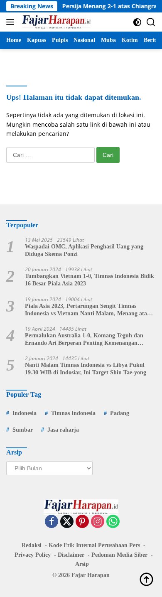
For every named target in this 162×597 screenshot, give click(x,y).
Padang (119, 413)
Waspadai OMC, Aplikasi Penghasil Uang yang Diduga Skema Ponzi (84, 250)
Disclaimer (71, 555)
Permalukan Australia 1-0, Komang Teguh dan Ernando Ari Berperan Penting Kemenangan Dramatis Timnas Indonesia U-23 (84, 339)
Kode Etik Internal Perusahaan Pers (94, 545)
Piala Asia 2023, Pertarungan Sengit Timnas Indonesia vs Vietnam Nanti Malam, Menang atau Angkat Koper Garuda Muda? (87, 310)
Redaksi (32, 545)
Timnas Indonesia (73, 413)
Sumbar (22, 430)
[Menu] (11, 22)
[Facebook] (51, 522)
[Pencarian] (151, 22)
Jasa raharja (63, 430)
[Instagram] (97, 522)
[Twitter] (67, 522)
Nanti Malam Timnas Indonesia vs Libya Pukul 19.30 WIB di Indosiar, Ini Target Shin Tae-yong (85, 369)
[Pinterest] (82, 522)
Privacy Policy (33, 555)
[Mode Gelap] (137, 22)
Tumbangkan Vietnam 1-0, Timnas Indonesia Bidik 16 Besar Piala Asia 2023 (89, 280)
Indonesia (24, 413)
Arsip (82, 564)
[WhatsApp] (113, 522)
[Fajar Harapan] (55, 22)
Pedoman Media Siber (119, 555)
